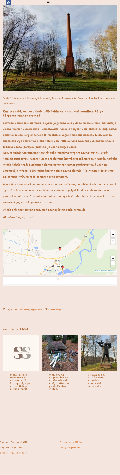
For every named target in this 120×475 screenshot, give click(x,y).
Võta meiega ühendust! (14, 452)
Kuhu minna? (18, 98)
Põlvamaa (31, 98)
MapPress (97, 270)
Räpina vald (44, 98)
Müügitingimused (70, 447)
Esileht (6, 98)
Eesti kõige (56, 309)
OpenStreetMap (112, 270)
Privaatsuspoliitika (71, 442)
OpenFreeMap (104, 270)
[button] (48, 2)
